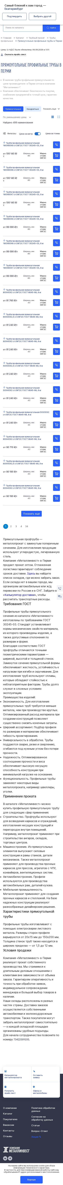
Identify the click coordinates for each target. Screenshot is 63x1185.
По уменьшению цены (14, 117)
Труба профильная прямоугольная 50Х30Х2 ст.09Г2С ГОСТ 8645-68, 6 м (26, 413)
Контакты (8, 1130)
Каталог (7, 1113)
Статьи (35, 1125)
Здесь (30, 573)
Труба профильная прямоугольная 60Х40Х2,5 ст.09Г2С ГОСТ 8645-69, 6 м (23, 315)
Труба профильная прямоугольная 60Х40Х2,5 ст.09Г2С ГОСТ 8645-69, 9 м (23, 462)
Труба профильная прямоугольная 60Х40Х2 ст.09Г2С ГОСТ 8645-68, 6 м (22, 340)
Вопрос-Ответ (39, 1131)
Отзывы (7, 1136)
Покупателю (10, 1119)
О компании (10, 1107)
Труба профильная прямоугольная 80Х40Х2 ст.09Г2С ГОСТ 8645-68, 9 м (22, 437)
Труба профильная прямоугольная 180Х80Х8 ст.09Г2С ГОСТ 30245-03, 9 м (23, 168)
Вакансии (8, 1124)
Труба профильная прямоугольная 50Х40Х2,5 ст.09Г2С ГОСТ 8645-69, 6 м (23, 364)
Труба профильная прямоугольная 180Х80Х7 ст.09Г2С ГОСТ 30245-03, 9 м (23, 193)
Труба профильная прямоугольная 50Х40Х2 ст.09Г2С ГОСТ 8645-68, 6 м (22, 389)
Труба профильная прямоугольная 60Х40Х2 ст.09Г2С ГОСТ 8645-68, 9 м (22, 486)
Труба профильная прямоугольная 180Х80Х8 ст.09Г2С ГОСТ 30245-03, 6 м (23, 242)
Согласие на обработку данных (42, 1118)
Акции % (36, 1136)
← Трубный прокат (35, 38)
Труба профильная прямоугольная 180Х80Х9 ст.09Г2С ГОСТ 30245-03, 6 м (23, 217)
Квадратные (33, 109)
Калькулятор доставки (20, 594)
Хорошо (31, 1179)
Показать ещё (31, 513)
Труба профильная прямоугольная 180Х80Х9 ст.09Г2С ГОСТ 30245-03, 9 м (23, 144)
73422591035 (21, 1039)
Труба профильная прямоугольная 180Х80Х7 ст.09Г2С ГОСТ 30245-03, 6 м (23, 266)
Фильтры (11, 133)
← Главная (6, 38)
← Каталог (19, 38)
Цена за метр (26, 134)
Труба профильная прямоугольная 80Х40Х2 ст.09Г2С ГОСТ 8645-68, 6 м (22, 291)
